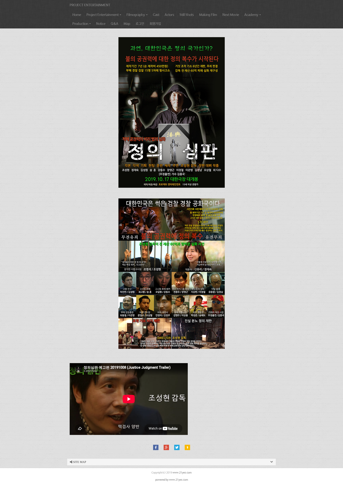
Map (127, 24)
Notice (100, 24)
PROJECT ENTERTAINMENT (90, 5)
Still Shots (187, 15)
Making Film (208, 15)
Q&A (114, 24)
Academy (251, 15)
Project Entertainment (102, 15)
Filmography (136, 15)
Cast (156, 15)
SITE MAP (79, 461)
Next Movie (230, 15)
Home (76, 15)
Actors (169, 15)
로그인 (140, 24)
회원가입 (155, 24)
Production (80, 24)
